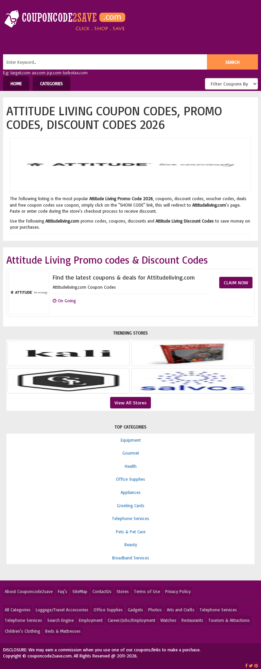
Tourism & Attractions (229, 620)
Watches (168, 620)
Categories (51, 83)
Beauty (130, 544)
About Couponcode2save (29, 591)
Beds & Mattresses (63, 631)
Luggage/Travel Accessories (62, 609)
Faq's (62, 591)
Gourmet (130, 453)
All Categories (18, 609)
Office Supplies (130, 479)
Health (131, 466)
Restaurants (192, 620)
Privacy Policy (178, 591)
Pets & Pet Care (130, 531)
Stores (123, 591)
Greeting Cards (130, 505)
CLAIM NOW (236, 282)
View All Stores (130, 402)
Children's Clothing (22, 631)
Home (16, 83)
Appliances (131, 492)
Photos (155, 609)
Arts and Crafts (180, 609)
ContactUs (101, 591)
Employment (91, 620)
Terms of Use (147, 591)
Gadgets (135, 609)
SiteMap (79, 591)
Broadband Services (130, 557)
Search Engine (60, 620)
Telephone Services (130, 518)
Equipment (131, 440)
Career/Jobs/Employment (131, 620)
